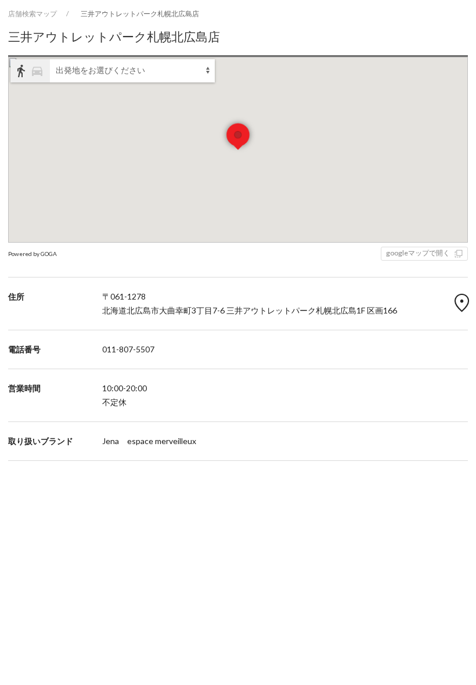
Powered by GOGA (32, 253)
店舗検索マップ (32, 13)
